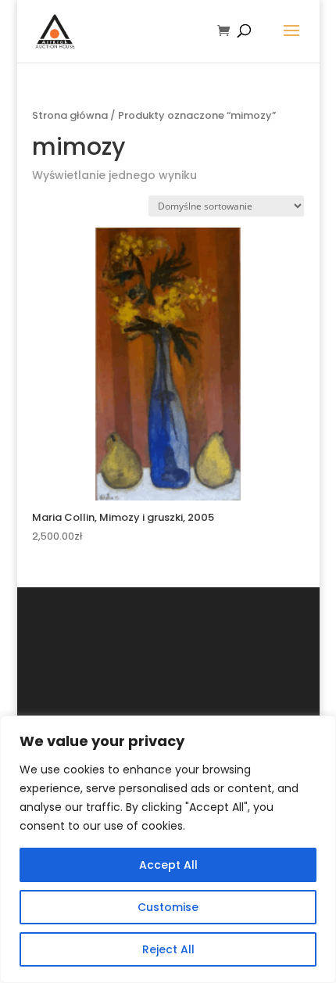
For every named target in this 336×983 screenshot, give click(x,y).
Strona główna (70, 115)
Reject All (168, 949)
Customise (168, 907)
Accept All (168, 865)
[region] (168, 849)
